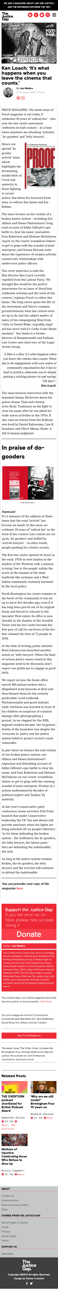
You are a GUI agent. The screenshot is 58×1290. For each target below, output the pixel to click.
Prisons (6, 1231)
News (5, 1125)
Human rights (9, 1236)
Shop (5, 1209)
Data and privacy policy (15, 1205)
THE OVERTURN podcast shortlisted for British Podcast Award (13, 1104)
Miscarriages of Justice (15, 1222)
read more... (46, 1001)
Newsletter (7, 1254)
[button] (47, 15)
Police (5, 1240)
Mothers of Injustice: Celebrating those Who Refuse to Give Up (14, 1156)
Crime (5, 1227)
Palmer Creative (35, 1278)
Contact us (8, 1196)
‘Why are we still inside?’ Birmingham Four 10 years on (43, 1102)
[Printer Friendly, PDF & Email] (4, 899)
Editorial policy (10, 1200)
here (19, 888)
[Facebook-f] (27, 1283)
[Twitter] (31, 1283)
